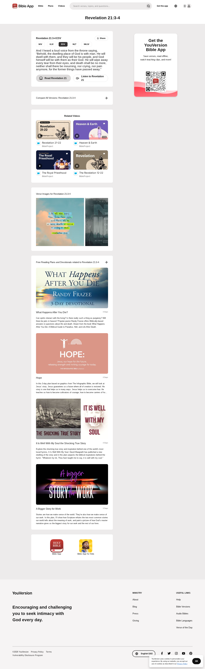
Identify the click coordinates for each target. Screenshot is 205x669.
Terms (49, 652)
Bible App (56, 554)
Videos (61, 6)
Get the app (162, 6)
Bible (40, 6)
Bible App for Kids (85, 554)
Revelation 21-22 (54, 142)
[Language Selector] (176, 6)
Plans (50, 6)
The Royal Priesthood (56, 172)
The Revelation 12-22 (93, 172)
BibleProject (47, 146)
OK (196, 661)
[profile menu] (187, 6)
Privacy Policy (37, 652)
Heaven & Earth (91, 142)
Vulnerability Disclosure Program (27, 655)
